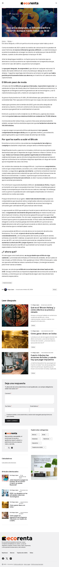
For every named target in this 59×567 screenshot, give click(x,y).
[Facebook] (5, 447)
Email (35, 466)
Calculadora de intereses (9, 462)
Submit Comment (12, 420)
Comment (8, 393)
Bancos (35, 434)
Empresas (35, 439)
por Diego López (14, 475)
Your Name (8, 406)
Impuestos (36, 443)
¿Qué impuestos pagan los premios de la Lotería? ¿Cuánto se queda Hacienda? (19, 482)
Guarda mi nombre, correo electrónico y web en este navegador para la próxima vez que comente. (29, 415)
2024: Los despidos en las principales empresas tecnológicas (18, 495)
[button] (3, 3)
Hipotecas (47, 439)
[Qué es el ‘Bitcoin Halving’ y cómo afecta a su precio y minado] (15, 315)
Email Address (34, 406)
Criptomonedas (7, 283)
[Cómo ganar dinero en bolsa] (15, 339)
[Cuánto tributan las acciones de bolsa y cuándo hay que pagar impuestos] (15, 363)
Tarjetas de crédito (38, 447)
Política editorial (18, 564)
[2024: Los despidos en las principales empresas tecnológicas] (5, 493)
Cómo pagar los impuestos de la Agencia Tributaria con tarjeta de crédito (18, 518)
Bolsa (54, 289)
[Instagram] (12, 447)
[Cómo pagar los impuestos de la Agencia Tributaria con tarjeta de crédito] (5, 515)
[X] (8, 447)
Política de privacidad (37, 564)
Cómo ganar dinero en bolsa (17, 506)
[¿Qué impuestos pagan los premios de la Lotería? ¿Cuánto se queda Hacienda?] (5, 478)
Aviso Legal (27, 564)
